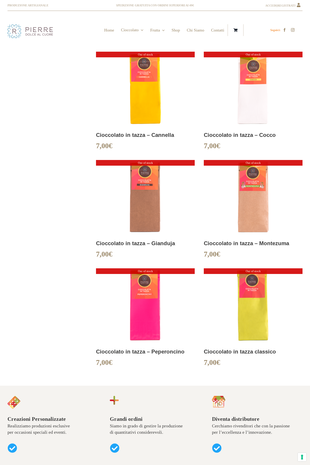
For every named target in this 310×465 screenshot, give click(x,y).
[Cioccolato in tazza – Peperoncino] (145, 272)
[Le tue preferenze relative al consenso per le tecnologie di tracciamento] (302, 457)
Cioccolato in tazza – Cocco (240, 135)
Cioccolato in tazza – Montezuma (246, 243)
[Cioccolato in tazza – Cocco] (253, 55)
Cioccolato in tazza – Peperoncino (140, 352)
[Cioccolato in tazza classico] (253, 272)
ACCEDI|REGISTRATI (281, 5)
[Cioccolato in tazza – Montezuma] (253, 164)
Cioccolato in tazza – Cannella (135, 135)
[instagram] (293, 30)
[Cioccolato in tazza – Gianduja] (145, 164)
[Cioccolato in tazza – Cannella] (145, 55)
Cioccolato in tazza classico (240, 352)
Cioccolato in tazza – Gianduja (135, 243)
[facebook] (284, 30)
